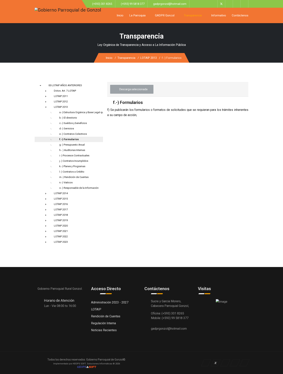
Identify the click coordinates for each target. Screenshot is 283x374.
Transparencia (193, 15)
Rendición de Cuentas (105, 316)
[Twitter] (221, 4)
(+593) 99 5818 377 (133, 3)
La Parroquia (137, 15)
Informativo (218, 15)
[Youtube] (229, 4)
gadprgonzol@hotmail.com (169, 3)
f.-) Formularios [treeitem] (69, 139)
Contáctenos (240, 15)
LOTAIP (96, 309)
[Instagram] (244, 4)
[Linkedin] (236, 4)
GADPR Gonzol (164, 15)
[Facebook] (213, 4)
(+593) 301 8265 (102, 3)
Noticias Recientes (104, 330)
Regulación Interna (103, 323)
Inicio (120, 15)
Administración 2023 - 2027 (109, 302)
